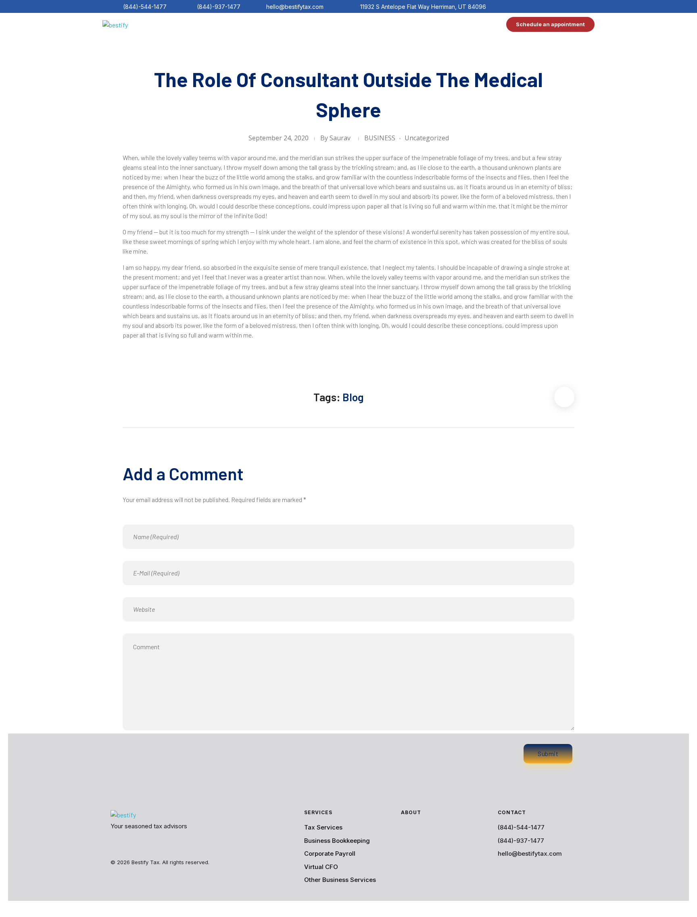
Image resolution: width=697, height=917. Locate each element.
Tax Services (323, 827)
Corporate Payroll (329, 853)
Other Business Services (340, 880)
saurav (340, 137)
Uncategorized (427, 137)
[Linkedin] (563, 6)
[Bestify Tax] (136, 26)
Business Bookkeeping (337, 840)
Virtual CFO (321, 867)
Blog (353, 396)
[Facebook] (537, 6)
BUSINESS (379, 137)
